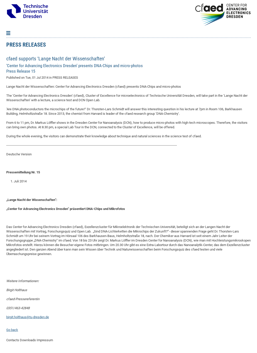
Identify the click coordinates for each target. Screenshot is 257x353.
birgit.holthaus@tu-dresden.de (27, 317)
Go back (12, 330)
